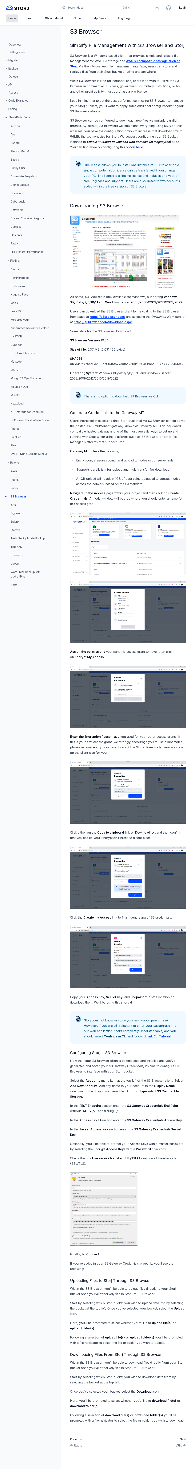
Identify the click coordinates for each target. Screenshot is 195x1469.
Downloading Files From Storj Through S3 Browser (116, 1354)
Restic (14, 471)
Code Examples (18, 100)
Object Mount (54, 18)
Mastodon (17, 361)
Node (77, 18)
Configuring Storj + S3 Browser (98, 1052)
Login (183, 7)
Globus (15, 269)
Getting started (18, 52)
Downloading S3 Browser (97, 205)
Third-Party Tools (19, 117)
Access (13, 92)
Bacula (15, 159)
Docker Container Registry (27, 218)
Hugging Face (19, 294)
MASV (14, 370)
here (139, 147)
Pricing (12, 109)
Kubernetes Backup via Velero (30, 328)
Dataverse (17, 209)
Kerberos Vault (20, 319)
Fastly (14, 243)
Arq (13, 134)
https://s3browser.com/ (107, 317)
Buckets (13, 68)
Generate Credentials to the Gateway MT (107, 412)
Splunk (15, 521)
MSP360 (16, 395)
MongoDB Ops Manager (26, 378)
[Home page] (17, 8)
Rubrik (15, 479)
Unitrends (17, 555)
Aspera (15, 142)
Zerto (14, 584)
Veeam (15, 563)
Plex (13, 445)
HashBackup (18, 286)
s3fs (13, 504)
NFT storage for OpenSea (27, 411)
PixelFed (16, 437)
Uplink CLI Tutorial (157, 1036)
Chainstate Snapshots (24, 176)
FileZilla (15, 260)
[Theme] (158, 7)
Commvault (17, 193)
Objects (13, 76)
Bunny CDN (18, 168)
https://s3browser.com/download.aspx (103, 322)
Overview (15, 44)
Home (12, 18)
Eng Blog (124, 18)
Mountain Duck (20, 386)
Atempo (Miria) (20, 151)
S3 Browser (18, 496)
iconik (14, 302)
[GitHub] (168, 7)
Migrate (13, 60)
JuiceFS (16, 311)
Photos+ (16, 428)
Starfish (15, 530)
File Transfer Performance (27, 251)
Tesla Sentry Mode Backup (28, 538)
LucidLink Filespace (23, 353)
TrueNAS (16, 546)
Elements (16, 235)
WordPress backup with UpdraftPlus (26, 574)
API (10, 84)
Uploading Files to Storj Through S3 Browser (110, 1280)
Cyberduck (18, 201)
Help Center (99, 18)
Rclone (14, 462)
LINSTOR (16, 336)
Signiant (16, 513)
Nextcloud (17, 403)
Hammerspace (20, 277)
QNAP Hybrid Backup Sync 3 (29, 453)
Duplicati (16, 226)
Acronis (15, 126)
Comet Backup (20, 184)
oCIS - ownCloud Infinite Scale (30, 420)
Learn (30, 18)
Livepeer (16, 344)
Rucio (14, 488)
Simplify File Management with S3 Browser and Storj (127, 45)
